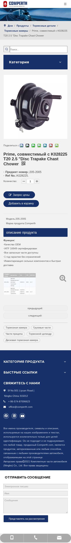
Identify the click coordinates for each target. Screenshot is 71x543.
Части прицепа (14, 333)
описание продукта (21, 232)
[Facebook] (6, 416)
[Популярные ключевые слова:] (7, 49)
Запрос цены (21, 194)
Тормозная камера (16, 327)
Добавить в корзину (21, 203)
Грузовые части (42, 327)
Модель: (11, 218)
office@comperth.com (21, 406)
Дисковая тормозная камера (22, 340)
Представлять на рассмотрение (27, 518)
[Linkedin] (14, 416)
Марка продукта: (15, 223)
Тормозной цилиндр (40, 333)
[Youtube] (22, 416)
